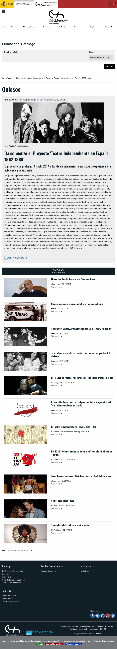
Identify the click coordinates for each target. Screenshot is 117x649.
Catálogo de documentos (12, 571)
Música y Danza (29, 27)
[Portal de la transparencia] (39, 632)
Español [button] (108, 27)
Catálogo (6, 566)
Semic (98, 634)
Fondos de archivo (48, 571)
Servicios (47, 27)
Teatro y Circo (10, 27)
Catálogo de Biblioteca (11, 583)
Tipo (91, 52)
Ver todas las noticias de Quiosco (16, 550)
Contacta (78, 27)
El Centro (63, 27)
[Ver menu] (3, 11)
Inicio (4, 78)
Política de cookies (73, 644)
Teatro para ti (7, 599)
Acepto (40, 644)
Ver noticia (55, 287)
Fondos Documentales (52, 566)
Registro (93, 27)
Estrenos (6, 574)
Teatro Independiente (10, 602)
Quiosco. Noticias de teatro (19, 78)
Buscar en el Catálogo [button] (18, 44)
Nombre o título (11, 52)
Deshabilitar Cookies (54, 644)
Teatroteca (85, 566)
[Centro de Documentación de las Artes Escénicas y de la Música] (58, 17)
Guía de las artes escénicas (13, 580)
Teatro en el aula (9, 596)
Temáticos (7, 591)
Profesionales (7, 577)
